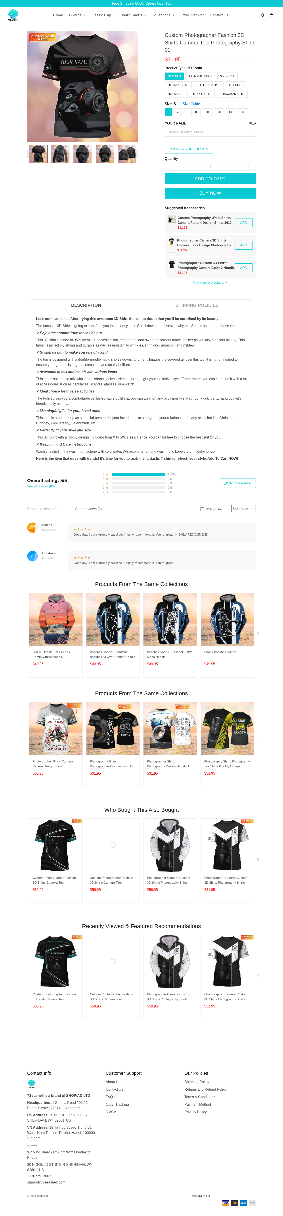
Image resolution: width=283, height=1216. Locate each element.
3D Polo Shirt (202, 94)
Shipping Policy (196, 1082)
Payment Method (197, 1104)
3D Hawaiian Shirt (232, 94)
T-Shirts (74, 15)
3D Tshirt (194, 68)
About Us (113, 1082)
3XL (219, 112)
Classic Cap (101, 15)
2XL (207, 112)
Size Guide (191, 104)
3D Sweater (176, 94)
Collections (161, 15)
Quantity (171, 159)
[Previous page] (29, 153)
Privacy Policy (195, 1112)
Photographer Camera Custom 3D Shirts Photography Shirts (168, 880)
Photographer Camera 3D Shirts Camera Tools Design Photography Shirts (204, 243)
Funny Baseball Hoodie (220, 652)
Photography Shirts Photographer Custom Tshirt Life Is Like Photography (112, 764)
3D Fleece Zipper (208, 85)
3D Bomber (235, 85)
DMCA (111, 1112)
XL (196, 112)
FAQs (110, 1097)
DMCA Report (200, 1196)
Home (58, 15)
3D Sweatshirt (178, 85)
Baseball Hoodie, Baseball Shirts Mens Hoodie (169, 654)
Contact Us (219, 15)
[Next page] (136, 153)
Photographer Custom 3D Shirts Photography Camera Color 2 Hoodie (206, 265)
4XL (231, 112)
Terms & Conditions (199, 1097)
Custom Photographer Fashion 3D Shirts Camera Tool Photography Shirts (54, 880)
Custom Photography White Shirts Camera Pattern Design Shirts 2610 (204, 220)
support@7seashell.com (46, 1182)
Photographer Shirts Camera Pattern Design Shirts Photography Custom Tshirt (53, 764)
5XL (243, 112)
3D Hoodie (227, 76)
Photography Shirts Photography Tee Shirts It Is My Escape (227, 764)
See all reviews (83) (41, 486)
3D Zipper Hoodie (200, 76)
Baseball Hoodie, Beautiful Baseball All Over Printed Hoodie (112, 654)
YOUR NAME (175, 123)
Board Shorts (131, 15)
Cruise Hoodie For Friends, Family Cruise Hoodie (52, 654)
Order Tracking (192, 15)
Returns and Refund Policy (205, 1089)
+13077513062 (39, 1176)
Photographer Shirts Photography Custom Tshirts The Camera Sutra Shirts (170, 764)
